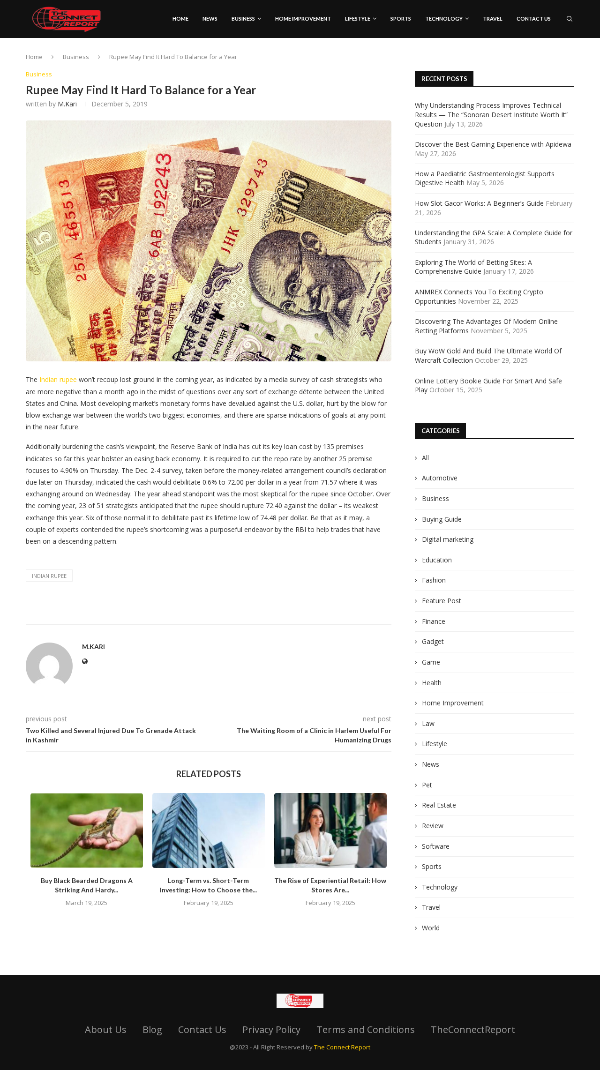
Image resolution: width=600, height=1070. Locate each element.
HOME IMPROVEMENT (303, 18)
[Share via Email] (284, 612)
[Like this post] (203, 612)
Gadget (433, 641)
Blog (152, 1029)
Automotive (440, 477)
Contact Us (534, 18)
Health (432, 682)
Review (432, 825)
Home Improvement (453, 702)
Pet (427, 784)
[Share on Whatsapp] (261, 612)
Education (437, 559)
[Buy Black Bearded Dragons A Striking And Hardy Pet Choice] (86, 830)
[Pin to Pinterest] (239, 612)
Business (243, 18)
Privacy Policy (271, 1029)
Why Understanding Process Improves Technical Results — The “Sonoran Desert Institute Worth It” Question (491, 114)
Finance (433, 621)
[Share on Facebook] (216, 612)
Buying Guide (442, 519)
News (210, 18)
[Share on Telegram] (273, 612)
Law (428, 723)
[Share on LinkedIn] (250, 612)
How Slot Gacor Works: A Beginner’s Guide (479, 203)
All (425, 457)
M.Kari (67, 103)
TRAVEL (492, 18)
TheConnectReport (473, 1029)
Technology (444, 18)
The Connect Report (342, 1047)
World (431, 927)
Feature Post (441, 600)
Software (436, 846)
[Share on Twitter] (228, 612)
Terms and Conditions (365, 1029)
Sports (400, 18)
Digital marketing (447, 539)
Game (431, 662)
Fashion (434, 580)
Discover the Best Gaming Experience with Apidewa (493, 144)
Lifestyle (357, 18)
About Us (106, 1029)
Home (180, 18)
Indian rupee (58, 379)
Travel (431, 907)
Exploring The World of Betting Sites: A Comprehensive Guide (473, 267)
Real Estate (439, 805)
